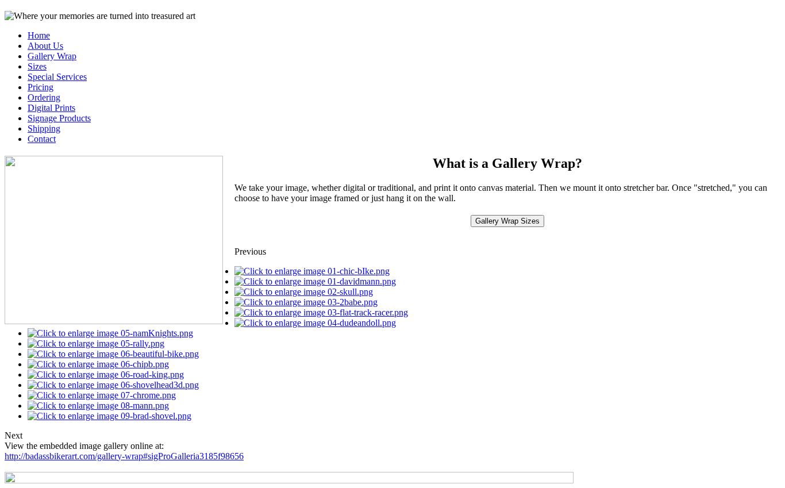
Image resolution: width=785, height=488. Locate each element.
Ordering (44, 97)
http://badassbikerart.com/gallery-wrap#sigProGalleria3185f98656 (124, 456)
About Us (45, 46)
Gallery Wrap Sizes (507, 221)
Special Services (57, 77)
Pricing (40, 87)
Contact (42, 139)
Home (39, 35)
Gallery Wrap (52, 56)
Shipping (44, 128)
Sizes (37, 66)
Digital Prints (51, 108)
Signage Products (59, 118)
